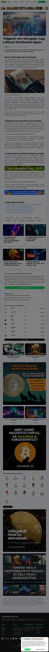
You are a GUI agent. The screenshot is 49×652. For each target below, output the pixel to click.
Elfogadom (27, 649)
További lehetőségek (40, 649)
